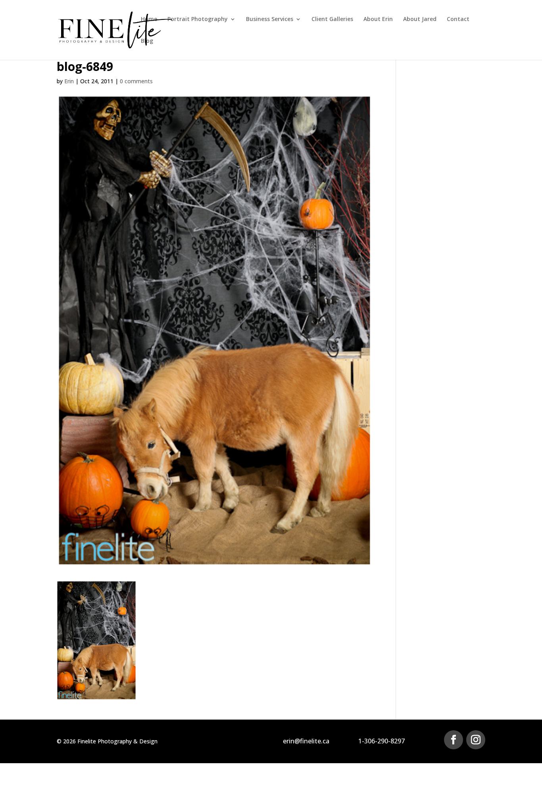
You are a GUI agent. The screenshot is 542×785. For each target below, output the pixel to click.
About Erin (378, 19)
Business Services (269, 19)
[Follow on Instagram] (475, 739)
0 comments (136, 81)
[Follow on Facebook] (453, 739)
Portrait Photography (197, 19)
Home (149, 19)
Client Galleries (332, 19)
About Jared (419, 19)
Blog (147, 41)
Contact (458, 19)
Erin (69, 81)
